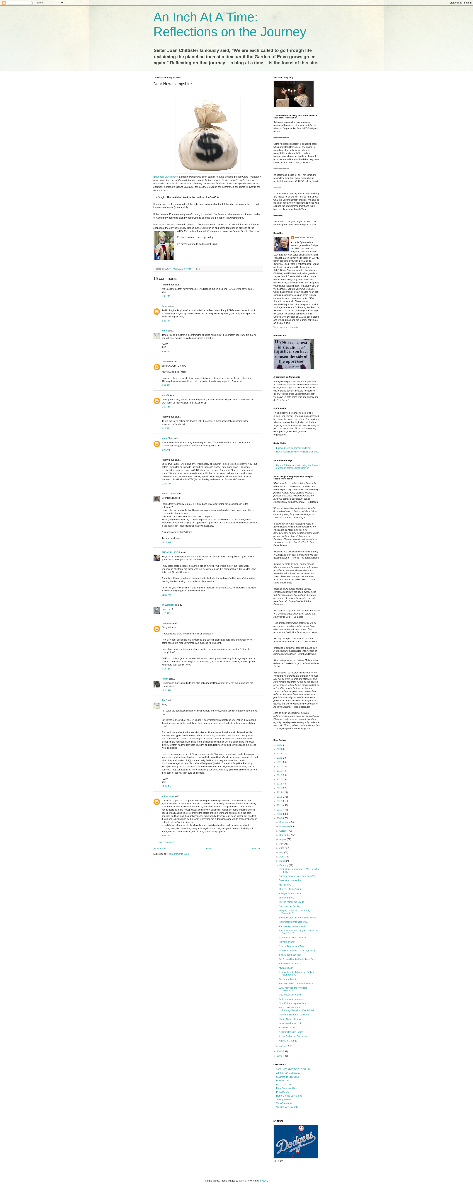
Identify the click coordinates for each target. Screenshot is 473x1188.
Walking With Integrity (287, 1107)
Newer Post (160, 848)
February (284, 865)
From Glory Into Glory (286, 1088)
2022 (280, 758)
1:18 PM (166, 613)
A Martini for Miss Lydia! (291, 1032)
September (285, 835)
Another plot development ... (293, 926)
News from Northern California (294, 1014)
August (283, 839)
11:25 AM (166, 595)
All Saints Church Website (289, 1073)
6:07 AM (166, 450)
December (284, 822)
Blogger (263, 1181)
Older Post (256, 848)
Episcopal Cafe (284, 1084)
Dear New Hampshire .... (291, 880)
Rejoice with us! (287, 1027)
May (281, 852)
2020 (280, 766)
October (283, 831)
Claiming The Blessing (287, 1077)
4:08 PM (166, 835)
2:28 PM (166, 320)
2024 (280, 749)
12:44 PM (166, 786)
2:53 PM (166, 351)
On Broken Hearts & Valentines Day (297, 959)
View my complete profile (286, 327)
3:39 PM (166, 385)
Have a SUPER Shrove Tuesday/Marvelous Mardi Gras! (296, 1009)
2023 (280, 753)
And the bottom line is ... (291, 963)
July (281, 844)
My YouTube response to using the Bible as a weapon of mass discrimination (298, 466)
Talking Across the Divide (291, 902)
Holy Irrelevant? (287, 942)
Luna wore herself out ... (291, 1023)
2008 (280, 818)
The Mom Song (286, 897)
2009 (280, 814)
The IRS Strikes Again (290, 889)
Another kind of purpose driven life (296, 983)
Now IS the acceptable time (292, 1003)
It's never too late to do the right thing (297, 950)
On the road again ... (289, 979)
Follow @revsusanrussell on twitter (293, 448)
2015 (280, 788)
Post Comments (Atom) (178, 854)
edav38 (165, 395)
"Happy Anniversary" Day (291, 946)
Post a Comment (166, 842)
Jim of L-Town (169, 493)
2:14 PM (166, 669)
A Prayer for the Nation (290, 893)
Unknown (166, 361)
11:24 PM (166, 690)
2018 (280, 775)
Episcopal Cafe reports (165, 176)
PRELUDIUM (283, 1092)
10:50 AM (166, 483)
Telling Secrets (283, 1099)
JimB (164, 330)
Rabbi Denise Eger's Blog (289, 1096)
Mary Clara (167, 438)
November (284, 826)
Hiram (165, 679)
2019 (280, 771)
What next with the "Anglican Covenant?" (293, 989)
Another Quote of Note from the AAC (297, 876)
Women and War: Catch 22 (292, 937)
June (282, 848)
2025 (280, 745)
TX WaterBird (169, 605)
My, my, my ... (285, 885)
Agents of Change (288, 1040)
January (283, 1046)
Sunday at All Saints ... (290, 906)
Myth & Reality (286, 968)
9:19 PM (166, 428)
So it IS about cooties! (290, 955)
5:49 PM (166, 407)
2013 (280, 797)
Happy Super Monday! (290, 1019)
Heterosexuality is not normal (293, 922)
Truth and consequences (291, 999)
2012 (280, 801)
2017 (280, 779)
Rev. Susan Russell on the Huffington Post (297, 451)
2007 (280, 1051)
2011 (280, 805)
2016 (280, 783)
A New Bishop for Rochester (293, 1036)
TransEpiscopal (284, 1103)
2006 (280, 1056)
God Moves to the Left (290, 994)
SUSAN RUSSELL (171, 552)
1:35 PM (166, 296)
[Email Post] (197, 269)
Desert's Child (283, 1080)
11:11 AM (166, 542)
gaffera (242, 1181)
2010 (280, 810)
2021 (280, 762)
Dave (164, 306)
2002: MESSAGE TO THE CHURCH (294, 1069)
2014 (280, 792)
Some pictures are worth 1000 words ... (298, 917)
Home (208, 848)
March (282, 861)
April (282, 856)
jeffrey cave (168, 796)
